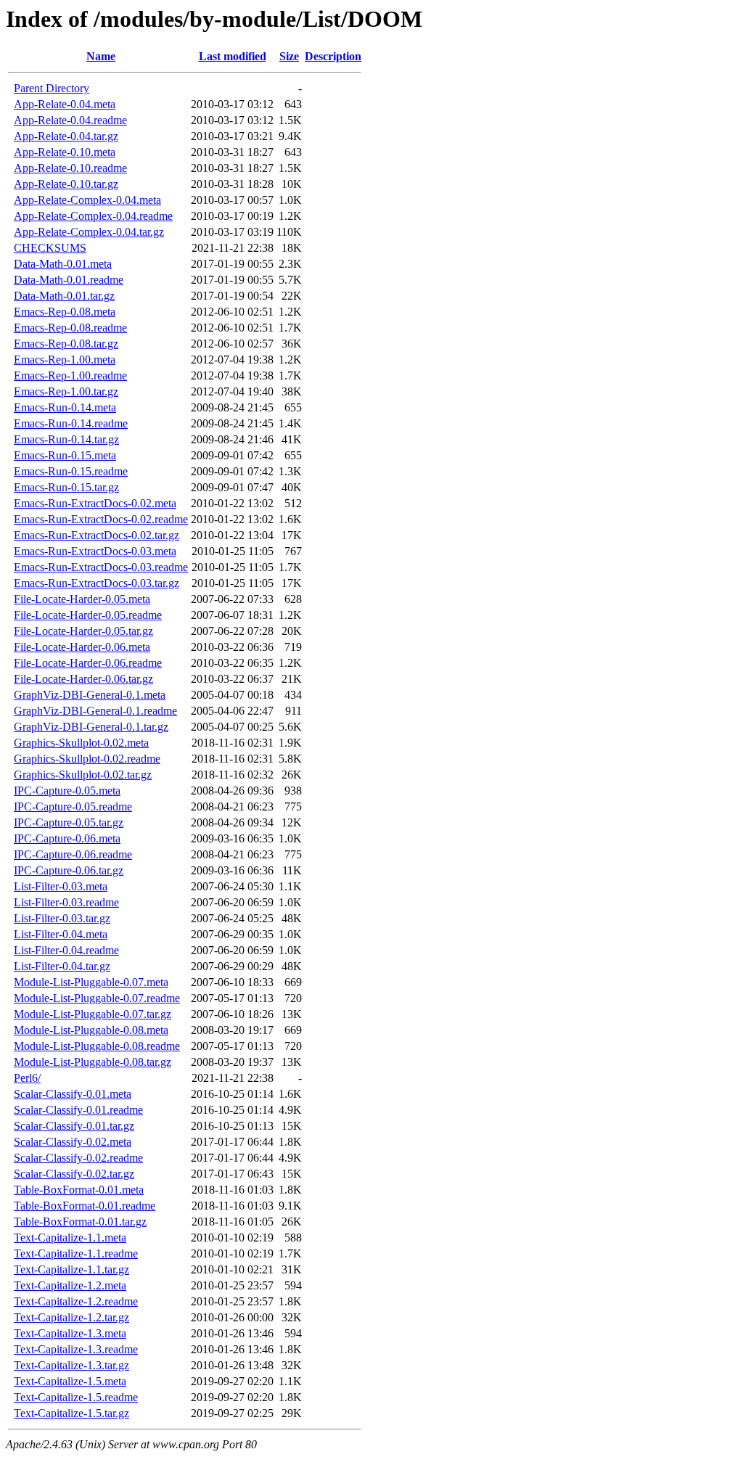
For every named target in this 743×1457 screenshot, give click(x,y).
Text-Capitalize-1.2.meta (70, 1285)
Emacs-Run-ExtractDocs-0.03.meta (95, 551)
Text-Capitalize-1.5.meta (70, 1381)
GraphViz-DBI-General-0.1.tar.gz (91, 727)
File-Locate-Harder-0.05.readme (88, 615)
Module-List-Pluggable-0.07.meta (91, 982)
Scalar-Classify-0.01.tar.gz (74, 1126)
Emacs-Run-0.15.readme (71, 471)
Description (333, 56)
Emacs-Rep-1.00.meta (64, 359)
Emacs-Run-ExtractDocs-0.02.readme (101, 519)
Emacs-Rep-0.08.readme (70, 327)
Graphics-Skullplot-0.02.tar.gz (83, 774)
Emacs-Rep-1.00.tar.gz (66, 391)
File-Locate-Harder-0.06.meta (82, 647)
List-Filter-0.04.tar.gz (62, 966)
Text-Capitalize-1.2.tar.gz (71, 1317)
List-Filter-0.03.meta (60, 886)
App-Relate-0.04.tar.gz (66, 136)
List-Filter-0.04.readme (66, 950)
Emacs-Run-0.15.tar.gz (66, 487)
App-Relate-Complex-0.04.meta (87, 200)
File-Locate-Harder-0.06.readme (88, 663)
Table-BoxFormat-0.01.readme (84, 1205)
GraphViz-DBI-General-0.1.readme (95, 711)
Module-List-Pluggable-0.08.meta (91, 1030)
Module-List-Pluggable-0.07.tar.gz (92, 1014)
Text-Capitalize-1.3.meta (70, 1333)
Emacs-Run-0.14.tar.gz (66, 439)
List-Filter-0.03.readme (66, 902)
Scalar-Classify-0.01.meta (72, 1094)
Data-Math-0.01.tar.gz (64, 296)
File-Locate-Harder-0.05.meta (82, 599)
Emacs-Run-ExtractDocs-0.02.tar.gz (96, 535)
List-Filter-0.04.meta (60, 934)
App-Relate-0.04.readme (70, 120)
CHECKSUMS (50, 248)
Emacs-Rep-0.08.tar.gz (66, 343)
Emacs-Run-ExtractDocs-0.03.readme (101, 567)
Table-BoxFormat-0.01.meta (79, 1189)
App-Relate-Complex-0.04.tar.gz (89, 232)
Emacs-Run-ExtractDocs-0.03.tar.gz (96, 583)
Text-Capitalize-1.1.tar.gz (71, 1269)
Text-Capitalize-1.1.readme (76, 1253)
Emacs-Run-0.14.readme (71, 423)
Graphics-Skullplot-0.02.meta (81, 742)
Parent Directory (51, 88)
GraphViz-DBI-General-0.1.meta (89, 695)
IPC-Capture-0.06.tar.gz (68, 870)
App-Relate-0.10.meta (64, 152)
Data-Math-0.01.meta (63, 264)
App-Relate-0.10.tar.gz (66, 184)
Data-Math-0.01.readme (68, 280)
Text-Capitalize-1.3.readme (76, 1349)
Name (100, 56)
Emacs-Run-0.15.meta (65, 455)
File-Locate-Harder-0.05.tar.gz (83, 631)
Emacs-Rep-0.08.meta (64, 311)
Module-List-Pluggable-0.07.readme (97, 998)
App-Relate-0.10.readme (70, 168)
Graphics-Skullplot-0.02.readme (87, 758)
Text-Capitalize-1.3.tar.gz (71, 1365)
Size (289, 56)
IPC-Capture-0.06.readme (73, 854)
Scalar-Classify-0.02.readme (78, 1158)
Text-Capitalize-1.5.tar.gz (71, 1413)
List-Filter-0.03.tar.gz (62, 918)
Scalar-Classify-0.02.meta (72, 1142)
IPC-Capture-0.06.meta (67, 838)
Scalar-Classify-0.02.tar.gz (74, 1173)
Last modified (232, 56)
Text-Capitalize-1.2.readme (76, 1301)
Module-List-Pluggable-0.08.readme (97, 1046)
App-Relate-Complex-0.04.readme (93, 216)
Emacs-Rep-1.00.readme (70, 375)
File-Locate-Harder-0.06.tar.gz (83, 679)
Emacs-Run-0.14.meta (65, 407)
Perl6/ (27, 1078)
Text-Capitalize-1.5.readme (76, 1397)
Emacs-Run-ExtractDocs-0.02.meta (95, 503)
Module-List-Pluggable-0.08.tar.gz (92, 1062)
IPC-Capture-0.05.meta (67, 790)
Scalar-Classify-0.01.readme (78, 1110)
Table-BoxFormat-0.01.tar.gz (80, 1221)
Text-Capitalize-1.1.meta (70, 1237)
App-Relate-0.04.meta (64, 104)
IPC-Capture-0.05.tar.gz (68, 822)
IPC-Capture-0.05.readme (73, 806)
